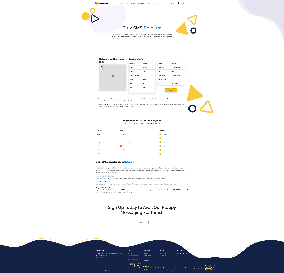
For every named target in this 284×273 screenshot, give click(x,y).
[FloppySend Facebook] (177, 253)
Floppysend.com (134, 104)
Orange (125, 146)
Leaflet (124, 89)
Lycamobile (126, 138)
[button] (133, 3)
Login (173, 3)
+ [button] (101, 66)
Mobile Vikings (127, 142)
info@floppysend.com (102, 255)
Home (121, 3)
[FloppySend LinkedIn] (186, 253)
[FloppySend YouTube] (183, 253)
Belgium (165, 134)
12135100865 (100, 257)
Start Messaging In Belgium (171, 89)
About (127, 3)
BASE (124, 134)
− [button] (101, 69)
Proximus (125, 150)
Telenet (125, 153)
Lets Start (142, 222)
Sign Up (183, 3)
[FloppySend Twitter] (180, 253)
